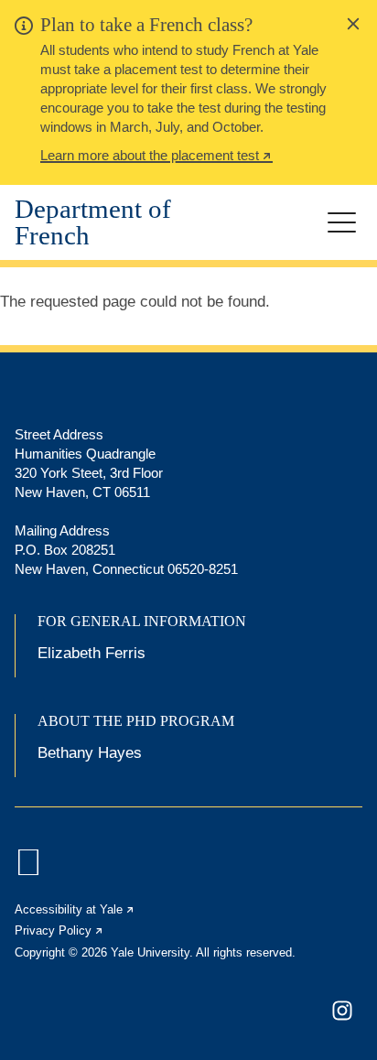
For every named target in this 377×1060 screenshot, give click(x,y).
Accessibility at (75, 909)
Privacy (59, 930)
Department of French (93, 222)
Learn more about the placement (156, 157)
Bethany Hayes (90, 753)
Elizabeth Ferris (91, 653)
